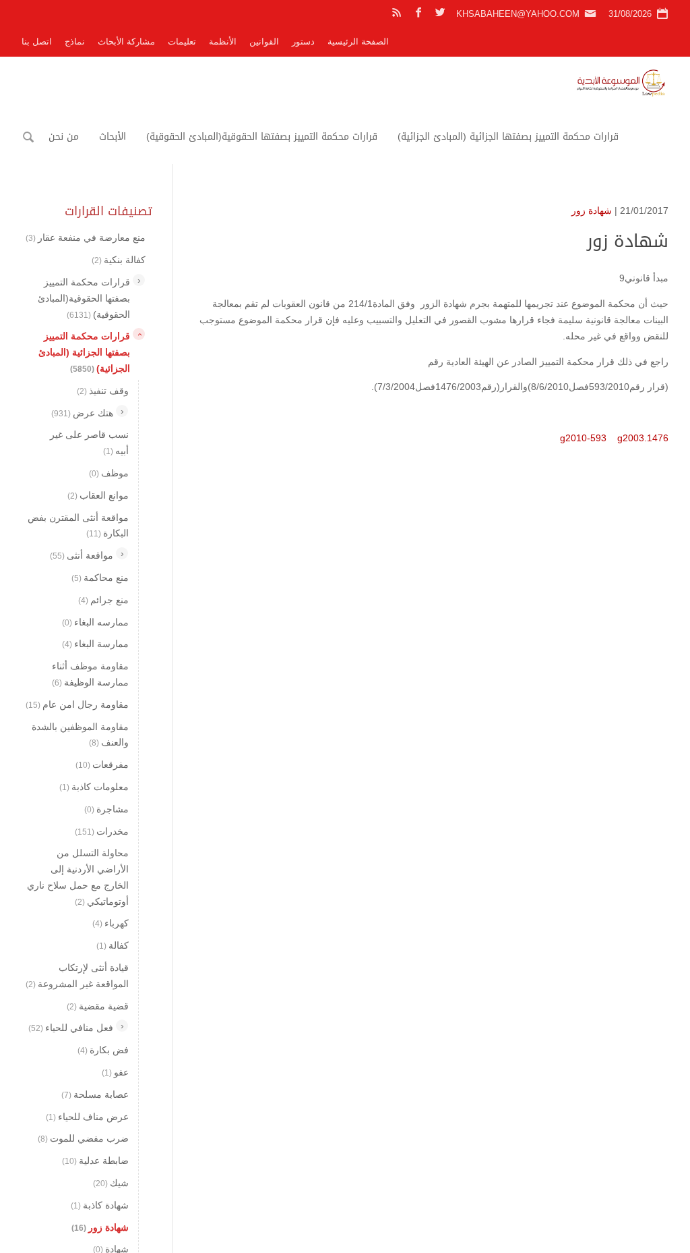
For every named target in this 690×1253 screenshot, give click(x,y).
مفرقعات (102, 764)
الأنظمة (223, 41)
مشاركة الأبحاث (126, 41)
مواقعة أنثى (81, 555)
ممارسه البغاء (95, 622)
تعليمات (182, 41)
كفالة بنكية (119, 259)
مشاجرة (106, 809)
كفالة (112, 945)
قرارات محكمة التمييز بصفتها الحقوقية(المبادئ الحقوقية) (261, 137)
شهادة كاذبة (100, 1205)
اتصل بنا (37, 41)
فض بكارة (103, 1050)
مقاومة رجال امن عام (77, 704)
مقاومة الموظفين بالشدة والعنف (80, 734)
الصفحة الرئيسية (358, 41)
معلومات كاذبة (94, 786)
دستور (303, 41)
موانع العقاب (98, 495)
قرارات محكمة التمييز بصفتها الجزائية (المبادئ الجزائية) (508, 137)
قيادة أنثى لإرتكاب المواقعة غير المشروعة (77, 975)
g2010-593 (583, 438)
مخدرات (102, 831)
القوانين (264, 41)
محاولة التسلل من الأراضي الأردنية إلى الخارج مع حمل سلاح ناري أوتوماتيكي (78, 876)
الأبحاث (112, 137)
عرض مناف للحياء (87, 1116)
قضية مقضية (98, 1006)
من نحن (64, 137)
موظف (109, 473)
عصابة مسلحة (95, 1094)
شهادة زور (591, 210)
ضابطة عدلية (95, 1160)
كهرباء (110, 923)
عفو (115, 1072)
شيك (111, 1182)
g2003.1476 (642, 438)
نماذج (75, 41)
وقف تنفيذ (103, 390)
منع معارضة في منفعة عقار (86, 237)
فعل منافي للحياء (70, 1027)
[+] (139, 280)
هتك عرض (82, 413)
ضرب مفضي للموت (83, 1138)
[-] (139, 334)
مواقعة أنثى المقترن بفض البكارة (78, 525)
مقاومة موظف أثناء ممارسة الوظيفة (90, 674)
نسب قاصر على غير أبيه (89, 442)
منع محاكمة (100, 577)
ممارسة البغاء (95, 643)
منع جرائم (103, 599)
